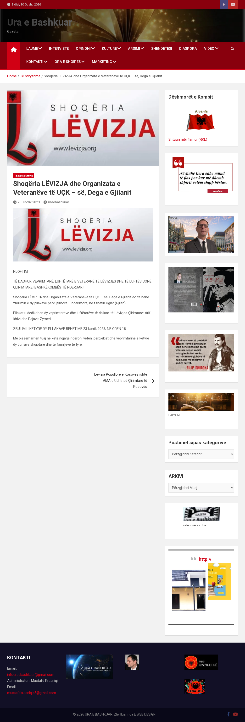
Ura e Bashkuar (39, 22)
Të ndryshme (23, 175)
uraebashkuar (58, 202)
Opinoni (83, 48)
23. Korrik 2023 (29, 202)
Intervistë (59, 48)
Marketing (102, 62)
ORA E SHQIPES (68, 62)
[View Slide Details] (220, 581)
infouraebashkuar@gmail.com (30, 674)
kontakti (34, 62)
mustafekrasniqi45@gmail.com (31, 693)
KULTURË (109, 48)
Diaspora (188, 48)
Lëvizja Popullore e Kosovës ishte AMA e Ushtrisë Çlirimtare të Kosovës (120, 380)
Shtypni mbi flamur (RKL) (187, 139)
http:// (205, 559)
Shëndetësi (161, 48)
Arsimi (134, 48)
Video (209, 48)
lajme (32, 48)
